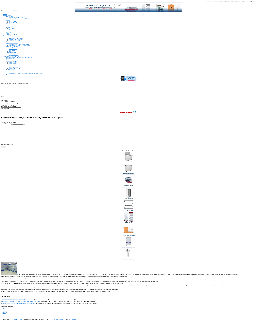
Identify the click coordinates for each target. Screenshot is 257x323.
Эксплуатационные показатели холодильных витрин (14, 299)
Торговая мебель (7, 15)
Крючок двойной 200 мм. (14, 68)
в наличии (25, 293)
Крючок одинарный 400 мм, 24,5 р (16, 67)
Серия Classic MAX (13, 49)
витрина (30, 293)
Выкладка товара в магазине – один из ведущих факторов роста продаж (18, 303)
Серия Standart (12, 51)
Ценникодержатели (10, 69)
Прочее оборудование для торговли (11, 56)
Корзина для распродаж (11, 34)
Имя (5, 120)
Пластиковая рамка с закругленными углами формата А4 (19, 57)
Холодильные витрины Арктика (13, 37)
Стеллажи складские (13, 22)
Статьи (50, 319)
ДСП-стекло (11, 26)
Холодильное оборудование (9, 35)
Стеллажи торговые (13, 21)
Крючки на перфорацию (11, 61)
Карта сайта (55, 319)
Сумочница (8, 32)
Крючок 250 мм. (12, 64)
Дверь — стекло (12, 53)
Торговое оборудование (17, 319)
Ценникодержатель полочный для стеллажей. (19, 72)
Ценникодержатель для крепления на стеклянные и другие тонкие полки (25, 73)
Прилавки (8, 27)
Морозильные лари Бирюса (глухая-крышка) (19, 44)
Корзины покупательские (12, 59)
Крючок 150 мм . (12, 62)
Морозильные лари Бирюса (12, 43)
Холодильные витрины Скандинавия (14, 41)
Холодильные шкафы (11, 52)
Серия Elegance (12, 50)
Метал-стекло (12, 24)
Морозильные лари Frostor (12, 46)
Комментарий (7, 144)
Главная (5, 14)
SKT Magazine (72, 319)
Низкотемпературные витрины (16, 38)
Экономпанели (9, 16)
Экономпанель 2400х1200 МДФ (16, 17)
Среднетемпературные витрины (16, 39)
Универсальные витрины (14, 40)
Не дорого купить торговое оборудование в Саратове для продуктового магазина (20, 301)
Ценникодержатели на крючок (15, 70)
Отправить (3, 147)
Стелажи (8, 20)
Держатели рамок (10, 58)
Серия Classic (12, 47)
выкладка (20, 293)
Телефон (6, 123)
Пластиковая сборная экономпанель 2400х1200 (19, 18)
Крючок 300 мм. (12, 65)
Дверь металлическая (13, 55)
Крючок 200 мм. (12, 63)
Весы (7, 74)
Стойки (7, 33)
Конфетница (11, 30)
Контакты (61, 319)
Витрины (8, 23)
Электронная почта (8, 122)
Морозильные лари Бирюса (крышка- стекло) (19, 45)
